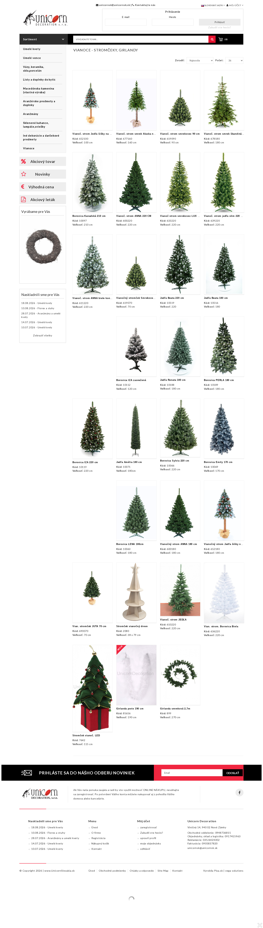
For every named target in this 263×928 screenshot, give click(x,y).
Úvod (94, 827)
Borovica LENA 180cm (130, 544)
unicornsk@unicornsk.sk (114, 5)
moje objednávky (150, 843)
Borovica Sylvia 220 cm (174, 460)
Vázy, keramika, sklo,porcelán (33, 68)
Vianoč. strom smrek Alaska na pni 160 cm (142, 133)
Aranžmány (30, 113)
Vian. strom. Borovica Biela (221, 626)
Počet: (219, 60)
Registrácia (98, 838)
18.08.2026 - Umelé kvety (36, 303)
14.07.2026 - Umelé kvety (36, 322)
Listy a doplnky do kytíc (39, 79)
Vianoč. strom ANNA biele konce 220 (95, 298)
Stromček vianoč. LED (86, 735)
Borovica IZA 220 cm (85, 462)
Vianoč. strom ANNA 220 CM (133, 216)
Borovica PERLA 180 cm (219, 380)
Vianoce (29, 148)
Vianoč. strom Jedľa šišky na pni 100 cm (97, 133)
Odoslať (232, 773)
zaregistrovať (148, 827)
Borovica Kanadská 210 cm (89, 216)
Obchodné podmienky (112, 870)
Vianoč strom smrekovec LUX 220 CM (183, 216)
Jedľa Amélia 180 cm (129, 462)
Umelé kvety (31, 48)
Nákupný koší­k (100, 843)
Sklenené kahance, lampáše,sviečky (36, 124)
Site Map (163, 870)
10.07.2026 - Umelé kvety (36, 327)
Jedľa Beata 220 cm (172, 298)
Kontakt (96, 848)
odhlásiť (145, 848)
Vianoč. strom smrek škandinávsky (225, 133)
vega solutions (234, 870)
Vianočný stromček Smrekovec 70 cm (139, 298)
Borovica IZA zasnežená (131, 380)
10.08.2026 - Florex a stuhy (37, 308)
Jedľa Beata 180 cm (216, 298)
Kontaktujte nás (144, 5)
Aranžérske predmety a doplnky (39, 103)
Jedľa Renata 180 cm (173, 380)
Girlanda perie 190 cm (130, 708)
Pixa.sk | (219, 870)
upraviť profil (148, 838)
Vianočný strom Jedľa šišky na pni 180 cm (230, 544)
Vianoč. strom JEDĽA (173, 619)
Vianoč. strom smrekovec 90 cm (180, 133)
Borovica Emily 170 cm (218, 462)
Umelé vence (32, 57)
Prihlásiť (220, 22)
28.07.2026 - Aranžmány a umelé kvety (40, 315)
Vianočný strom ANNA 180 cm (178, 544)
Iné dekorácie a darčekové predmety (41, 137)
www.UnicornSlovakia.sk (59, 870)
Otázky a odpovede (142, 870)
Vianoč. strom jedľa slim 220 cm (224, 216)
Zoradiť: (180, 60)
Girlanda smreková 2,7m (175, 708)
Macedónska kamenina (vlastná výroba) (38, 90)
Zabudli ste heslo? (219, 27)
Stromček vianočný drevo (132, 626)
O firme (96, 832)
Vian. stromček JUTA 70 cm (89, 626)
